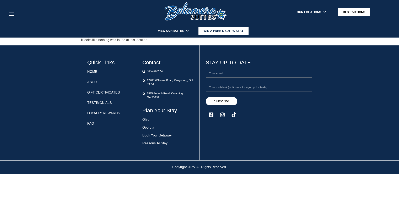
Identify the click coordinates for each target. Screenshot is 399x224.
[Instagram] (222, 115)
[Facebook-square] (211, 115)
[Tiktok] (234, 115)
